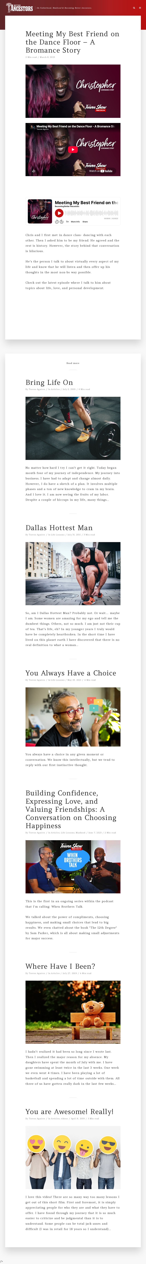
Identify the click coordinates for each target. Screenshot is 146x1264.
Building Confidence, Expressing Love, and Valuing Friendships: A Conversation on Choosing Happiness (71, 809)
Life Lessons (57, 535)
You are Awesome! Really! (70, 1112)
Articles (55, 389)
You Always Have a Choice (71, 673)
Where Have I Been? (60, 966)
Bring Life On (49, 382)
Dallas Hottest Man (59, 528)
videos (64, 1118)
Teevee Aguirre (37, 389)
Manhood (80, 833)
